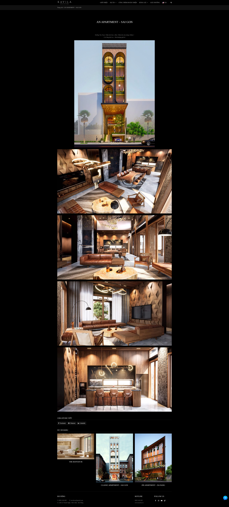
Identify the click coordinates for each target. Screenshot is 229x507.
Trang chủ (60, 7)
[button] (62, 423)
